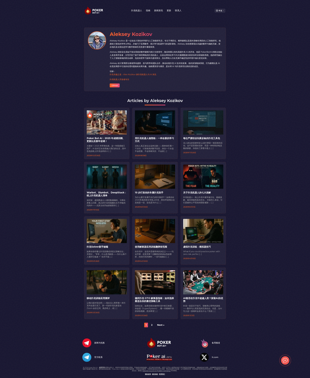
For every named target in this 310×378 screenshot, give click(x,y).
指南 (148, 10)
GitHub (115, 85)
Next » (160, 325)
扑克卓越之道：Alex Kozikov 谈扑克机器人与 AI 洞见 (133, 74)
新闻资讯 (158, 10)
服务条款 (155, 374)
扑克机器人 (136, 10)
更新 (169, 10)
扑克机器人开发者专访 (119, 79)
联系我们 (162, 374)
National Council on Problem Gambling (156, 371)
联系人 (178, 10)
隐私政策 (148, 374)
